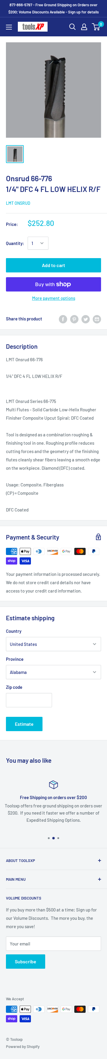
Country (13, 631)
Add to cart (53, 265)
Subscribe (25, 961)
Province (14, 659)
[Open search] (72, 27)
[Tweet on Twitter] (85, 318)
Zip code (14, 687)
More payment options (53, 298)
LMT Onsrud (18, 203)
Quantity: (15, 243)
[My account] (84, 27)
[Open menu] (9, 27)
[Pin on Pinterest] (74, 318)
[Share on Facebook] (63, 318)
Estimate (24, 724)
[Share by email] (97, 318)
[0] (96, 26)
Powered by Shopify (23, 1046)
